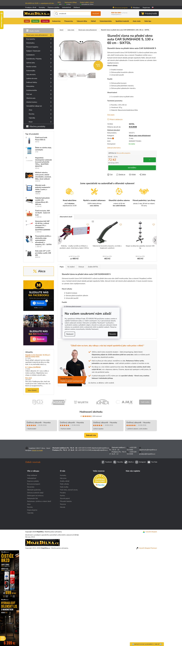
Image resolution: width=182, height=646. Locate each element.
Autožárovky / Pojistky (34, 59)
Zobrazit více (91, 435)
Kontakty (42, 7)
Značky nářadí (64, 481)
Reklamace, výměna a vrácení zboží (39, 501)
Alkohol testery (31, 102)
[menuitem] (27, 21)
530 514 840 (119, 13)
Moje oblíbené (32, 475)
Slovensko (30, 487)
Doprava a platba (53, 7)
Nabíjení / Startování (33, 51)
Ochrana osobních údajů (35, 493)
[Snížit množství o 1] (149, 159)
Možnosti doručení (113, 130)
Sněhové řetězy (31, 82)
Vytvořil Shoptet (151, 532)
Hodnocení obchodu (91, 411)
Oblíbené (76, 7)
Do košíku (132, 168)
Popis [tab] (62, 267)
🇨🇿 (152, 8)
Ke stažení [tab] (71, 267)
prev (59, 240)
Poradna (63, 493)
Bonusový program (121, 8)
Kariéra (62, 496)
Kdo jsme (63, 478)
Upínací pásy (30, 63)
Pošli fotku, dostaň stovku (69, 490)
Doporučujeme (32, 510)
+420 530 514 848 (84, 450)
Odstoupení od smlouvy (35, 496)
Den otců (28, 378)
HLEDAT (95, 13)
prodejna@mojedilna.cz (100, 450)
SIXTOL (131, 124)
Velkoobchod (66, 7)
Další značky (145, 402)
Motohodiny (30, 43)
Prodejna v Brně (30, 7)
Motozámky (30, 86)
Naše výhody (64, 484)
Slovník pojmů (65, 498)
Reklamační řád (32, 498)
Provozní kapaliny (32, 47)
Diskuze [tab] (81, 267)
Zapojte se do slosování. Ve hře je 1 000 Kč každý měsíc (37, 355)
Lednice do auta (31, 78)
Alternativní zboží (66, 217)
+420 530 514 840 (84, 448)
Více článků (32, 390)
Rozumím (112, 334)
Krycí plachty (30, 39)
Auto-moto (34, 31)
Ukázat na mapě (37, 450)
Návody (62, 507)
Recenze (63, 504)
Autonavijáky (30, 71)
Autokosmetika (31, 90)
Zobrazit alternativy (114, 148)
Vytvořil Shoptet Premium (148, 548)
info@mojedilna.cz (116, 14)
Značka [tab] (93, 267)
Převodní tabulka (66, 501)
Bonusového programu (123, 153)
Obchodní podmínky (34, 490)
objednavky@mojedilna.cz (100, 448)
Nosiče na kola (31, 67)
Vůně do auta (30, 98)
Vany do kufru (31, 74)
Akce (30, 110)
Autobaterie (30, 55)
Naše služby (64, 487)
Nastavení (69, 334)
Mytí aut (29, 94)
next (155, 240)
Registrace (146, 8)
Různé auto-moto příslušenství (37, 35)
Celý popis (110, 115)
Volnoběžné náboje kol (34, 106)
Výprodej (32, 118)
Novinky (31, 114)
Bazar (31, 122)
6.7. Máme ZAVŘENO (33, 367)
